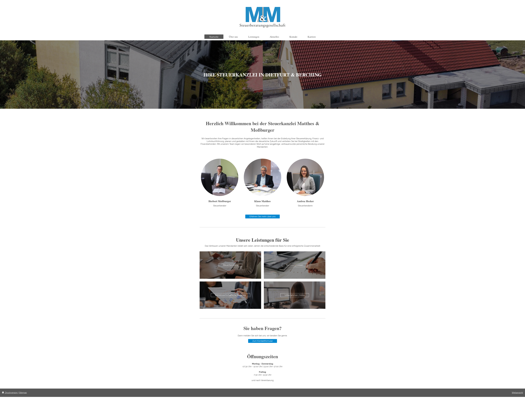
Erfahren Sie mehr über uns (262, 216)
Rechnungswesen (294, 265)
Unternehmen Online (295, 295)
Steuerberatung (230, 265)
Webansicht (517, 392)
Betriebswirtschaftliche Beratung (230, 295)
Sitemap (23, 392)
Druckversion (11, 392)
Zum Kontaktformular (262, 341)
